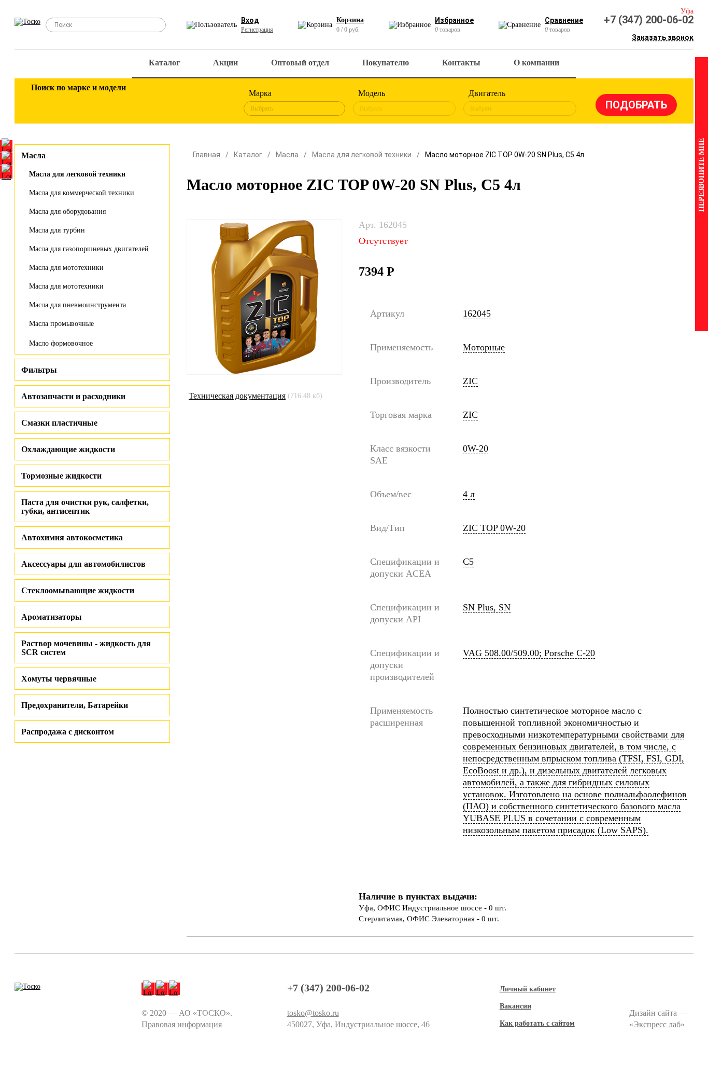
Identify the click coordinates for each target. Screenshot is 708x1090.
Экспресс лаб (657, 1024)
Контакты (461, 62)
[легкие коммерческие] (78, 103)
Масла (287, 155)
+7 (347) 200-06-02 (648, 19)
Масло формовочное (61, 343)
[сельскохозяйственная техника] (145, 103)
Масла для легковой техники (77, 174)
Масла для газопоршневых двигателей (89, 249)
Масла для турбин (57, 230)
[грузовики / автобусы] (111, 103)
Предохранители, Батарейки (74, 705)
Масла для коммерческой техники (81, 193)
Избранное (454, 20)
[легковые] (44, 103)
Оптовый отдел (300, 62)
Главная (206, 155)
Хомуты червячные (58, 678)
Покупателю (385, 62)
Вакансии (515, 1006)
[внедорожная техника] (179, 103)
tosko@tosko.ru (313, 1013)
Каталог (164, 62)
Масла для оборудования (67, 211)
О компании (536, 62)
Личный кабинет (528, 989)
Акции (225, 62)
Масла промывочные (61, 324)
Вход (250, 20)
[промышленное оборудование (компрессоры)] (212, 103)
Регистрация (257, 29)
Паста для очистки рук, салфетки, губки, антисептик (85, 506)
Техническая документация (237, 395)
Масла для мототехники (66, 267)
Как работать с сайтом (537, 1023)
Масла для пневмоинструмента (77, 305)
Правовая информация (181, 1024)
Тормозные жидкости (61, 475)
